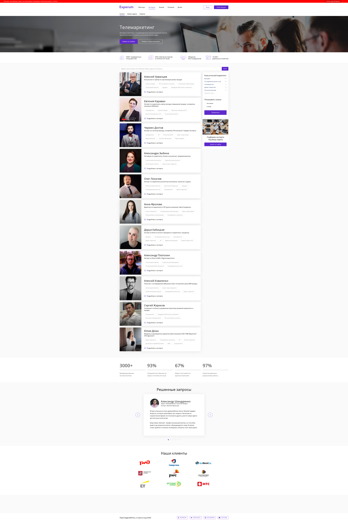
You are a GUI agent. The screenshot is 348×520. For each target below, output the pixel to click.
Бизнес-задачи (132, 14)
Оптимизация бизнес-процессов (155, 266)
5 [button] (177, 439)
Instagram (210, 517)
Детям (180, 7)
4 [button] (175, 439)
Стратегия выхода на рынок (153, 291)
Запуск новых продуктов (169, 164)
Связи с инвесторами (183, 135)
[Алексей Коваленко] (160, 288)
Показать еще (209, 93)
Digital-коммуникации (171, 240)
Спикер (209, 106)
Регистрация (221, 7)
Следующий (210, 415)
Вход (207, 7)
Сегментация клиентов (152, 87)
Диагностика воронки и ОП (153, 114)
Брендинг (184, 186)
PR (158, 135)
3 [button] (172, 439)
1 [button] (168, 439)
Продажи (164, 87)
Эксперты (152, 7)
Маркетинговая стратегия (172, 160)
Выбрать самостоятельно (151, 41)
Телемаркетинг (150, 110)
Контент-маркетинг (151, 211)
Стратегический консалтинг (153, 160)
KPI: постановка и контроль (167, 84)
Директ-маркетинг (182, 189)
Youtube (224, 517)
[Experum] (126, 7)
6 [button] (179, 439)
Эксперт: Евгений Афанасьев (170, 405)
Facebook (183, 517)
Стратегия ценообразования (170, 262)
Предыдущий (137, 415)
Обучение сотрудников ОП (179, 110)
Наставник (210, 103)
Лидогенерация (179, 138)
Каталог (122, 14)
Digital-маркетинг (150, 138)
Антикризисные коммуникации (169, 211)
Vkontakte (196, 517)
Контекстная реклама (165, 138)
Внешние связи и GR (187, 240)
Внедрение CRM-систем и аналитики (181, 87)
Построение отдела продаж (186, 84)
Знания (161, 7)
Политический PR (168, 135)
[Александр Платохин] (160, 263)
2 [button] (170, 439)
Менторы (141, 7)
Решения (171, 7)
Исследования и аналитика (175, 215)
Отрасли (142, 14)
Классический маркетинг (171, 186)
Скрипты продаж (150, 84)
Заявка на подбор (128, 41)
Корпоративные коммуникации (155, 215)
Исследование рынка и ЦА (153, 189)
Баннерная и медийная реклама (155, 343)
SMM (168, 343)
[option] (174, 415)
